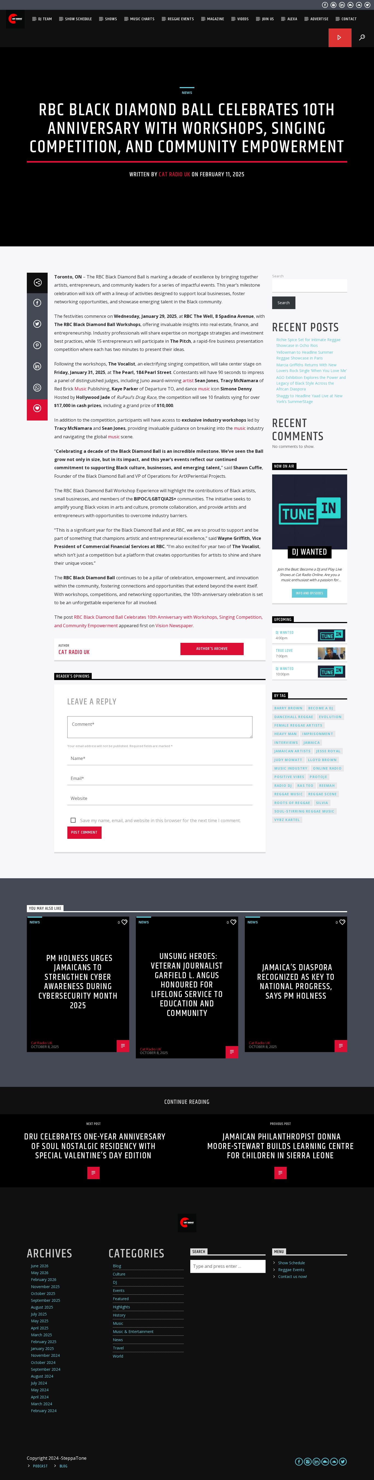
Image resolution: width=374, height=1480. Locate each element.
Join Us (268, 19)
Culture (119, 1274)
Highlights (121, 1306)
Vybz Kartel (287, 819)
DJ (115, 1282)
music (204, 389)
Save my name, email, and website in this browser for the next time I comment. (160, 820)
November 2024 (45, 1355)
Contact (349, 19)
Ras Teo (305, 785)
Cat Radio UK (174, 174)
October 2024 (43, 1362)
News (187, 92)
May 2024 (39, 1389)
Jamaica (312, 742)
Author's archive (212, 648)
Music (80, 389)
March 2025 (41, 1334)
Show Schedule (78, 19)
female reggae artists (298, 725)
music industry (291, 768)
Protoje (318, 776)
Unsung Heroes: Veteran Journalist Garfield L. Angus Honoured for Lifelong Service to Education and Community (187, 985)
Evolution (330, 717)
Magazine (215, 19)
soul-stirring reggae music (304, 811)
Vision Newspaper (174, 626)
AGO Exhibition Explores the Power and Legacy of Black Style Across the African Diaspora (311, 383)
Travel (118, 1348)
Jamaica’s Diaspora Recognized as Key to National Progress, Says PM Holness (296, 982)
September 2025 (45, 1300)
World (118, 1356)
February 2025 (43, 1341)
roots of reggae (292, 803)
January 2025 (42, 1348)
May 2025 (39, 1320)
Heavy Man (285, 734)
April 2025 (39, 1328)
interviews (286, 742)
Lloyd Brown (322, 760)
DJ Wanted (285, 632)
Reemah (327, 785)
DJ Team (45, 19)
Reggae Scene (322, 794)
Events (119, 1290)
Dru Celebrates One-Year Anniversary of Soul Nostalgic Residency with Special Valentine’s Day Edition (95, 1146)
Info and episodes (309, 593)
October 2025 (43, 1293)
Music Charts (142, 19)
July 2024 (39, 1383)
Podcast (40, 1466)
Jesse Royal (328, 751)
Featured (121, 1298)
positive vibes (289, 776)
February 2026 (43, 1279)
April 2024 (39, 1397)
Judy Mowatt (288, 760)
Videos (243, 19)
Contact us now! (292, 1276)
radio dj (283, 785)
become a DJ (320, 708)
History (119, 1315)
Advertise (319, 19)
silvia (322, 803)
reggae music (288, 794)
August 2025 (42, 1307)
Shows (111, 19)
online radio (327, 768)
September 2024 (45, 1369)
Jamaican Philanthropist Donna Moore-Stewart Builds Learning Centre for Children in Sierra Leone (280, 1146)
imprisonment (317, 734)
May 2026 (39, 1272)
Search (278, 275)
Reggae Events (181, 19)
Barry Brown (288, 708)
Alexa (292, 19)
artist (188, 381)
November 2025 (45, 1286)
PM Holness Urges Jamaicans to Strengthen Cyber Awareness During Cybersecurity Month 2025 (77, 982)
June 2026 (39, 1265)
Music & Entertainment (133, 1331)
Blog (117, 1265)
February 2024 (43, 1410)
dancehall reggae (293, 717)
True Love (284, 650)
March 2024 (41, 1403)
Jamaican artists (292, 751)
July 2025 (39, 1314)
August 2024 (42, 1376)
